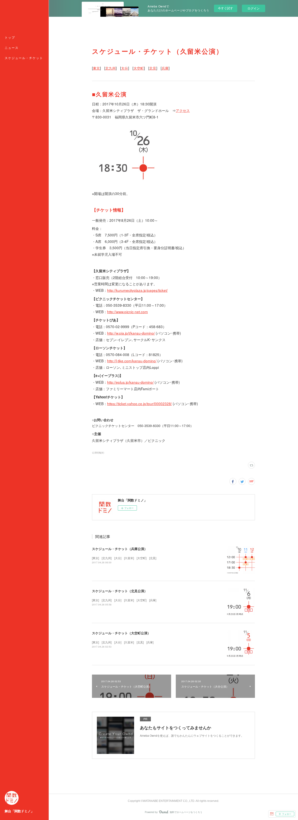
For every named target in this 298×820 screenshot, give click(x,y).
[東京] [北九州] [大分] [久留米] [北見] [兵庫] (122, 642)
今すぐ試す (225, 8)
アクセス (183, 110)
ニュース (12, 48)
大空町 (138, 68)
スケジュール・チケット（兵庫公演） (119, 548)
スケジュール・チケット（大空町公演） (121, 633)
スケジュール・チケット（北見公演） (119, 590)
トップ (10, 37)
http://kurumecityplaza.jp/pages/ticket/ (137, 290)
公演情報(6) (98, 452)
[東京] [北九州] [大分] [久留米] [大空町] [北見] (124, 558)
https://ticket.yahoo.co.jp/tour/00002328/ (139, 403)
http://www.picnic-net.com (127, 311)
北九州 (110, 68)
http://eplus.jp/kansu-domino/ (130, 382)
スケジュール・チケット (24, 58)
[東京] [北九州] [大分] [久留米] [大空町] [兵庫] (124, 600)
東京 (96, 68)
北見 (152, 68)
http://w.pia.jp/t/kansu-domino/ (131, 333)
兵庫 (165, 68)
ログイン (253, 8)
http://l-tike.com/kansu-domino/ (131, 360)
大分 (124, 68)
